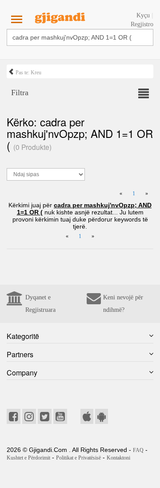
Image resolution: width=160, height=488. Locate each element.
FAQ (138, 450)
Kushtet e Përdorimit (28, 458)
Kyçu (143, 15)
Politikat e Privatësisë (78, 458)
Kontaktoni (118, 458)
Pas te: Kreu (27, 72)
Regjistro (142, 24)
